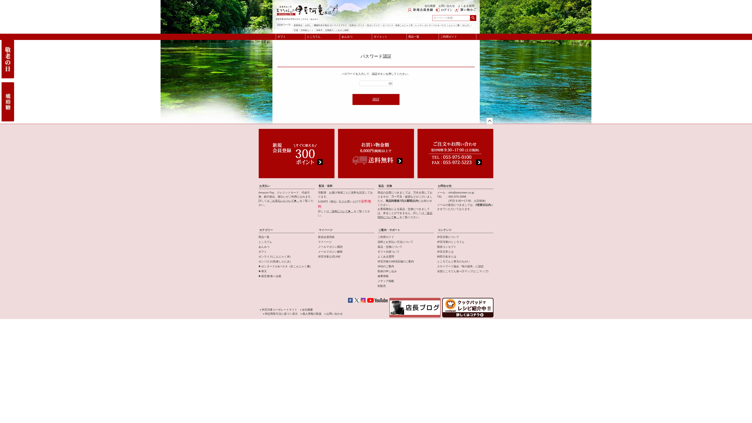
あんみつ (347, 36)
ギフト (281, 36)
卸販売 (382, 285)
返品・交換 (385, 185)
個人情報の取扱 (312, 313)
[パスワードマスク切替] (389, 83)
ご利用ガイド (448, 36)
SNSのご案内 (386, 266)
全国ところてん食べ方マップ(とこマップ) (462, 271)
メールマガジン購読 (330, 246)
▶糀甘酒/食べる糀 (269, 276)
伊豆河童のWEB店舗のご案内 (396, 261)
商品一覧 (413, 36)
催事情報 (383, 276)
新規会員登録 (326, 237)
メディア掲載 (386, 281)
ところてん (314, 36)
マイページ (326, 229)
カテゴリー (266, 229)
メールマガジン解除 (330, 251)
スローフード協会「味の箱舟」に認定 (460, 266)
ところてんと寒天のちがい (453, 261)
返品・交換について (390, 246)
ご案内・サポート (389, 229)
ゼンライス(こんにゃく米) (274, 256)
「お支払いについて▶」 (284, 200)
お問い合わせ (446, 5)
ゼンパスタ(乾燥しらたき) (274, 261)
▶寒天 (262, 271)
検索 (473, 18)
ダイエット (380, 36)
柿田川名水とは (446, 256)
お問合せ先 (445, 185)
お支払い (264, 185)
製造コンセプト (446, 246)
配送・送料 (326, 185)
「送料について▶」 (341, 211)
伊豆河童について (448, 237)
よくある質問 (466, 5)
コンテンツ (445, 229)
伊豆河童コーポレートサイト (279, 309)
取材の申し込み (387, 271)
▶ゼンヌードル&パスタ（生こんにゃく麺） (285, 266)
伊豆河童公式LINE (329, 256)
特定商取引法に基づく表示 (281, 313)
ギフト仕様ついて (389, 251)
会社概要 (430, 5)
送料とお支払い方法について (395, 241)
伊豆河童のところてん (451, 241)
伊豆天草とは (445, 251)
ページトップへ (489, 121)
